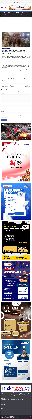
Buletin (18, 14)
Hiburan (8, 12)
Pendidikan (9, 14)
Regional (5, 48)
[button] (5, 12)
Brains (13, 12)
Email (2, 107)
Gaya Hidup (17, 12)
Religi (14, 14)
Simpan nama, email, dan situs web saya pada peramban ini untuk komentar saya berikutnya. (15, 115)
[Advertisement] (15, 25)
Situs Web (2, 111)
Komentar (3, 93)
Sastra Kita (23, 14)
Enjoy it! (22, 12)
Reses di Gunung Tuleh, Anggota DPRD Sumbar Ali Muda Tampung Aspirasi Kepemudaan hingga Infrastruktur (20, 1)
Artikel (5, 14)
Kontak (2, 411)
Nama (2, 104)
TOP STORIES (8, 48)
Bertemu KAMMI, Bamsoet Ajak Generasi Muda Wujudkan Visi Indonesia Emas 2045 (8, 86)
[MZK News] (2, 14)
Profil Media (2, 408)
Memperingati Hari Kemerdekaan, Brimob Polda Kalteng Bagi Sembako (24, 86)
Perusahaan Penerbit (4, 406)
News (4, 12)
